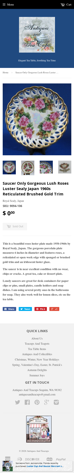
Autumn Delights (37, 370)
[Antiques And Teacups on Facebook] (27, 403)
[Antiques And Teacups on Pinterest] (37, 403)
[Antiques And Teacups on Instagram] (56, 403)
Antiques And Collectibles (37, 354)
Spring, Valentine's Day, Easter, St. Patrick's (37, 365)
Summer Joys (37, 375)
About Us (37, 338)
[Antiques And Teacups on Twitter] (17, 403)
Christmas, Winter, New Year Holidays (37, 359)
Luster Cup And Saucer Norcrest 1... (45, 466)
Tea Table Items (37, 349)
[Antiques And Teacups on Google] (46, 403)
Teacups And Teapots (37, 343)
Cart (68, 4)
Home (5, 72)
